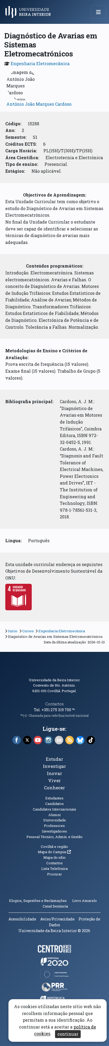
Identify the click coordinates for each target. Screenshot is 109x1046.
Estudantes (54, 798)
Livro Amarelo (85, 900)
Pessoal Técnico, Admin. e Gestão (54, 836)
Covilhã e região (54, 846)
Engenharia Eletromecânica (40, 63)
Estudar (54, 759)
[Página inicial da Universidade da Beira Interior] (29, 12)
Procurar (54, 874)
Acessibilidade (22, 919)
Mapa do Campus (54, 851)
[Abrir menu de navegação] (98, 12)
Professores (54, 825)
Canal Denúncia (55, 906)
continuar (67, 1034)
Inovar (54, 773)
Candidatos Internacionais (54, 809)
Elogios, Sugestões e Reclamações (38, 900)
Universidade (54, 820)
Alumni (54, 814)
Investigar (54, 766)
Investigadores (54, 831)
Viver (54, 780)
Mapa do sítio (54, 857)
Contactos (54, 703)
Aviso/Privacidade (57, 919)
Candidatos (54, 803)
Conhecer (54, 788)
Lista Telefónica (54, 868)
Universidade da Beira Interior (54, 680)
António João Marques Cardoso (38, 104)
